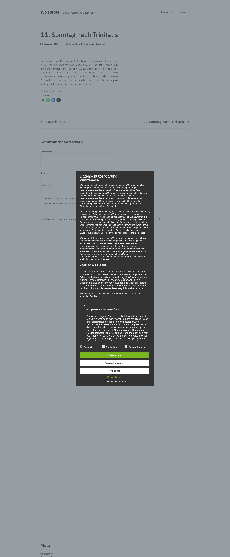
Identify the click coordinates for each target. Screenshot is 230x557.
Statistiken (111, 347)
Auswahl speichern (114, 363)
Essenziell (89, 347)
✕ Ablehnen (114, 371)
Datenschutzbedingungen (115, 382)
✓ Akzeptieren (114, 355)
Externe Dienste (137, 347)
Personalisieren (114, 377)
